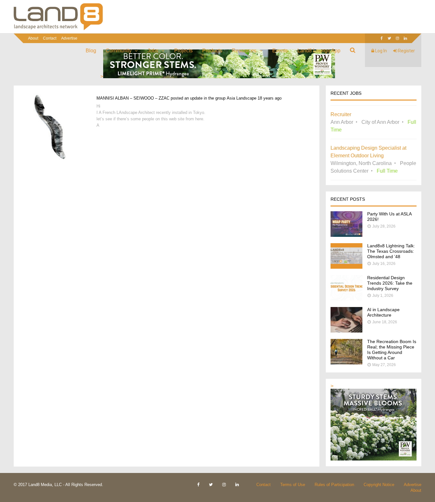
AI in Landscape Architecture (383, 312)
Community (119, 50)
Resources (244, 50)
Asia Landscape (241, 98)
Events (280, 50)
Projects (183, 50)
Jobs (152, 50)
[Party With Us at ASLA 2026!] (346, 235)
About (33, 38)
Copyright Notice (379, 484)
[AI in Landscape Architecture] (346, 330)
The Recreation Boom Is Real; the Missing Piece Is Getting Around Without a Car (391, 349)
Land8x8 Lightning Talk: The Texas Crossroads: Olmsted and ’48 (391, 251)
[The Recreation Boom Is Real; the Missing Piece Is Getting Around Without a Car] (346, 362)
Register (406, 50)
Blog (91, 50)
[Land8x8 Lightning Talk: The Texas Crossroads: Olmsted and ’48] (346, 267)
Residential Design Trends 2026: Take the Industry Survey (389, 283)
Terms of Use (292, 484)
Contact (49, 38)
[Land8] (58, 29)
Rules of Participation (334, 484)
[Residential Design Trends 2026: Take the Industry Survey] (346, 299)
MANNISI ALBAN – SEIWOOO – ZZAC (132, 98)
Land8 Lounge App (318, 50)
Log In (380, 50)
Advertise (69, 38)
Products (212, 50)
